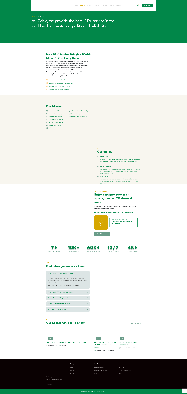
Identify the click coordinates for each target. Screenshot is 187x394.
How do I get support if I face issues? (59, 303)
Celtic (50, 338)
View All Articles (135, 323)
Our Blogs (105, 5)
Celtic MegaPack (99, 367)
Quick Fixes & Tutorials (124, 370)
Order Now (115, 226)
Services (89, 5)
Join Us (118, 5)
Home (76, 5)
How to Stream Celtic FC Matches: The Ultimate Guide (66, 342)
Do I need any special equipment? (58, 298)
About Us (82, 5)
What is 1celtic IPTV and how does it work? (60, 273)
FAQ (119, 373)
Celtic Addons (98, 373)
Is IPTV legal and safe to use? (57, 309)
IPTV (122, 338)
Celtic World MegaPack (100, 370)
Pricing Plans (147, 5)
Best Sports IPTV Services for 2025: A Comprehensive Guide (105, 345)
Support (97, 5)
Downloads (121, 367)
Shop (111, 5)
